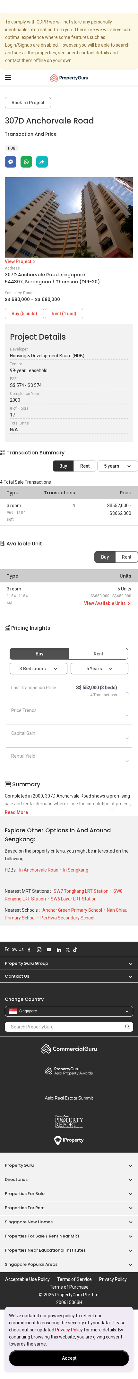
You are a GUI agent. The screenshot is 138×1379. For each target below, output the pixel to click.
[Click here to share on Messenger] (10, 162)
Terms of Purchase (69, 1287)
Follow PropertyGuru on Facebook (29, 950)
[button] (69, 633)
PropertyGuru (19, 1165)
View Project (18, 261)
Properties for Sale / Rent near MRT (42, 1236)
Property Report (69, 1121)
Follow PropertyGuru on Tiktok (75, 949)
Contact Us (17, 976)
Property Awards (69, 1071)
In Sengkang (75, 869)
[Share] (42, 162)
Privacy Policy (69, 1329)
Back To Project (28, 102)
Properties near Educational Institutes (45, 1250)
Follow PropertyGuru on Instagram (39, 950)
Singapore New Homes (29, 1222)
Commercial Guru (69, 1049)
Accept (69, 1358)
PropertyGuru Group (26, 963)
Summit (69, 1098)
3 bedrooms (33, 668)
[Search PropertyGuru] (127, 1026)
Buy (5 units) (24, 313)
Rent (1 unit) (64, 313)
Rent (85, 466)
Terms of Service (74, 1279)
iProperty (69, 1141)
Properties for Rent (25, 1208)
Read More (16, 812)
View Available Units (105, 603)
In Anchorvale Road (39, 869)
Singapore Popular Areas (31, 1264)
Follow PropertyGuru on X (67, 949)
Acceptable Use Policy (27, 1279)
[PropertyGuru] (69, 77)
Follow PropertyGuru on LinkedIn (59, 950)
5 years (112, 466)
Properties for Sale (25, 1194)
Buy (63, 466)
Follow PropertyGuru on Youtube (49, 950)
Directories (16, 1179)
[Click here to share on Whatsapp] (26, 162)
